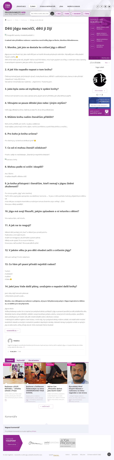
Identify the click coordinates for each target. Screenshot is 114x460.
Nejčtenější (21, 360)
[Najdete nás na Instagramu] (105, 6)
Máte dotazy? (96, 112)
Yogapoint (9, 20)
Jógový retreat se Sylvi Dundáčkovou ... (100, 34)
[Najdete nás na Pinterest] (101, 6)
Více (106, 63)
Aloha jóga (100, 67)
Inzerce (67, 454)
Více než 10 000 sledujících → (100, 105)
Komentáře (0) (12, 331)
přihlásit (33, 431)
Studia (67, 13)
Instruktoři (77, 13)
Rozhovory (24, 20)
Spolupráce (75, 454)
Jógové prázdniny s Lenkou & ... (99, 40)
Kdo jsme (82, 454)
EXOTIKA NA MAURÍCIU (97, 46)
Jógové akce (21, 6)
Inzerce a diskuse (73, 6)
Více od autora (33, 360)
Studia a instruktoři (47, 6)
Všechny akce (106, 58)
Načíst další (46, 406)
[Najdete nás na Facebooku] (97, 6)
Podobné (10, 360)
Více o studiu (99, 90)
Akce (59, 13)
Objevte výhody (12, 444)
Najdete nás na (103, 101)
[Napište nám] (109, 6)
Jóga (61, 6)
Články (32, 6)
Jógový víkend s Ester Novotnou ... (100, 28)
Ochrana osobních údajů (94, 454)
